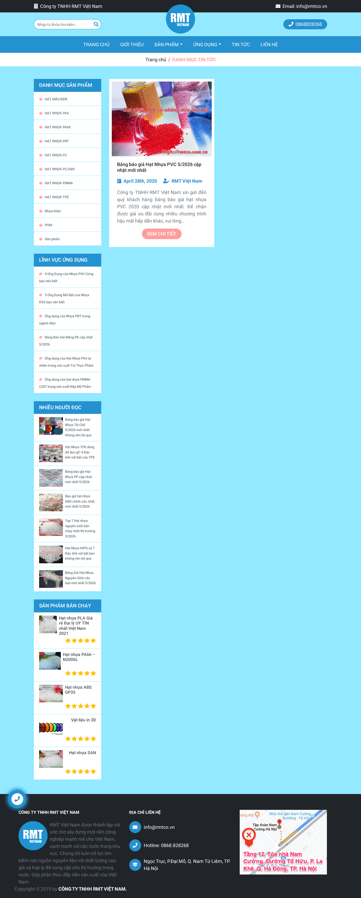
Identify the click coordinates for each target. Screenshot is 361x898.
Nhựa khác (53, 211)
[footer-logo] (33, 835)
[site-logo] (180, 19)
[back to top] (348, 803)
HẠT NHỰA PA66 (58, 127)
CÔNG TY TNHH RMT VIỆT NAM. (92, 889)
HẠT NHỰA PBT (57, 141)
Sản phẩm (166, 44)
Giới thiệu (132, 44)
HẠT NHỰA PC (56, 155)
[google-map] (283, 841)
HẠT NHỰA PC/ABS (60, 169)
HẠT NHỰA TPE (57, 197)
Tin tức (241, 44)
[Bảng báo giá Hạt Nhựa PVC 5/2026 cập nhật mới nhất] (162, 119)
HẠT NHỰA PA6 (57, 113)
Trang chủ (99, 44)
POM (48, 225)
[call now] (17, 798)
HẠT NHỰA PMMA (59, 183)
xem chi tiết (161, 234)
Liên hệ (269, 44)
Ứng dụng (205, 44)
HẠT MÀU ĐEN (56, 99)
